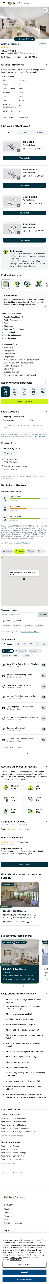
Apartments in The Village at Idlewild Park (18, 1131)
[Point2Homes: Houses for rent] (19, 3)
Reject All (24, 1272)
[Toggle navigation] (4, 3)
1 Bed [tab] (24, 132)
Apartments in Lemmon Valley (13, 1156)
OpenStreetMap (15, 747)
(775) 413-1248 (10, 459)
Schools (9, 551)
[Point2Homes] (15, 1197)
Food (32, 551)
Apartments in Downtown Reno (13, 1122)
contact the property (40, 436)
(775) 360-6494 (11, 462)
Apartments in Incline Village (12, 1159)
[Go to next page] (32, 753)
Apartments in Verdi (9, 1149)
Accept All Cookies (24, 1279)
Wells (22, 1173)
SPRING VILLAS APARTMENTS (20, 915)
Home (3, 1173)
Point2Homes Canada (13, 1223)
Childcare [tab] (8, 651)
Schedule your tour (24, 402)
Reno (15, 1173)
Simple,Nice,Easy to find (11, 848)
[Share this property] (45, 10)
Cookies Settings (24, 1265)
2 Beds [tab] (40, 132)
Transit (21, 551)
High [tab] (17, 655)
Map (31, 39)
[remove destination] (46, 621)
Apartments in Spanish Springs (13, 1152)
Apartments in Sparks (10, 1146)
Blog (6, 1219)
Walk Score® (25, 543)
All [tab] (9, 132)
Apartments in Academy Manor (13, 1118)
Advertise (8, 1216)
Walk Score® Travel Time (30, 632)
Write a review (25, 864)
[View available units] (12, 146)
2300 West (7, 973)
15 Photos (21, 39)
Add (44, 615)
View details (24, 158)
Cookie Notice (15, 1260)
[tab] (6, 284)
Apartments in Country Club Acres (15, 1128)
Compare (43, 43)
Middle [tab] (7, 655)
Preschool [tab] (21, 651)
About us (7, 1209)
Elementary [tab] (35, 651)
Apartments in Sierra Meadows (13, 1125)
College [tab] (27, 655)
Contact (7, 1212)
